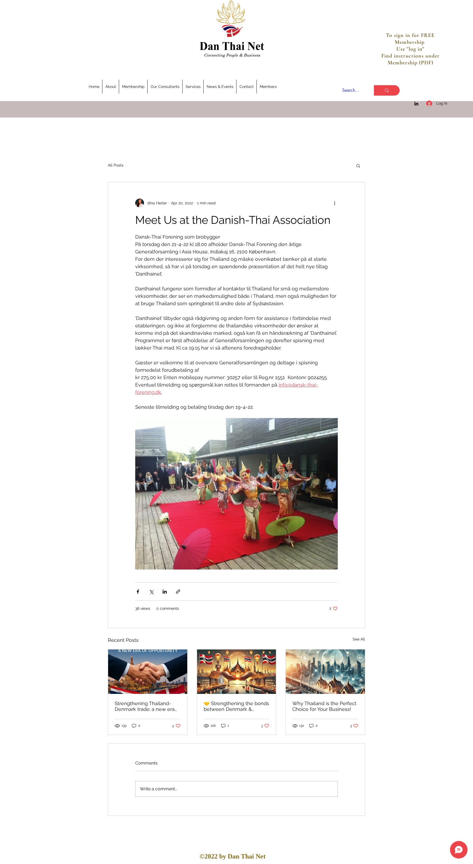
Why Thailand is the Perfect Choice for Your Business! (324, 706)
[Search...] (387, 90)
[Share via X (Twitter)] (151, 591)
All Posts (115, 165)
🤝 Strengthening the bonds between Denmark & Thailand (236, 706)
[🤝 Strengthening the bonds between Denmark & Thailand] (236, 672)
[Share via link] (178, 591)
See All (359, 639)
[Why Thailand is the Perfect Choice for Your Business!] (325, 672)
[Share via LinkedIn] (164, 591)
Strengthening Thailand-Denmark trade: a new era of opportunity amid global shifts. (145, 706)
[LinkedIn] (416, 103)
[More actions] (334, 203)
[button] (358, 165)
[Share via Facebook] (137, 591)
